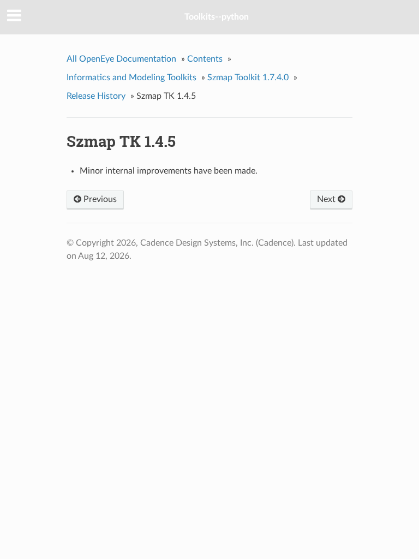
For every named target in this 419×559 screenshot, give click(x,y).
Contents (205, 59)
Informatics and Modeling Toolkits (131, 77)
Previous (99, 199)
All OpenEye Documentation (121, 59)
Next (327, 199)
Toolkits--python (216, 17)
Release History (96, 96)
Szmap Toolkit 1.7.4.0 (248, 77)
